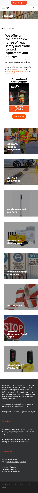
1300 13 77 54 (18, 69)
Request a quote (19, 3)
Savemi (4, 487)
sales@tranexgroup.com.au (14, 72)
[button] (3, 8)
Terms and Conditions (10, 469)
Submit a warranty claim (11, 472)
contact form (9, 74)
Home (4, 28)
